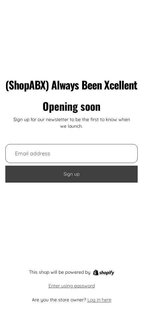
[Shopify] (103, 272)
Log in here (99, 300)
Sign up (71, 174)
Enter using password (72, 286)
